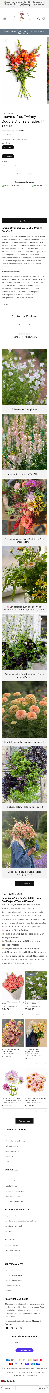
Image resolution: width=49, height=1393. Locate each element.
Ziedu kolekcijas (11, 1186)
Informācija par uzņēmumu (15, 1141)
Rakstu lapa (9, 1291)
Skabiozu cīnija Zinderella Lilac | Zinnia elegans (36, 1099)
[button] (4, 18)
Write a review (24, 325)
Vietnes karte (10, 1270)
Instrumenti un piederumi (14, 1191)
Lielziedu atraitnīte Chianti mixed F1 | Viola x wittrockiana (12, 1099)
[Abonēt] (36, 1342)
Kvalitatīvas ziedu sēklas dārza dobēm (23, 742)
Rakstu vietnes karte (12, 1285)
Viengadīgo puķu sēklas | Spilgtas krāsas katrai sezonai (24, 540)
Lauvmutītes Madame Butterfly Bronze (13, 1003)
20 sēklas (8, 147)
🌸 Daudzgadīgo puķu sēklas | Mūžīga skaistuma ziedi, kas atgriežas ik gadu (23, 608)
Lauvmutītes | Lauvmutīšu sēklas (23, 474)
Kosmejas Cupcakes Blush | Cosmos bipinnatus (34, 1003)
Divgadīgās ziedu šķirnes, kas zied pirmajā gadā (24, 873)
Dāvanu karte (9, 1156)
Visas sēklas (9, 1176)
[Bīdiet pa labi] (29, 108)
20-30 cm (8, 156)
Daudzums (5, 161)
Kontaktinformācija (18, 1375)
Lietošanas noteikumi (13, 1251)
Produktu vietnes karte (13, 1275)
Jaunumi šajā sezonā (12, 1181)
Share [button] (6, 304)
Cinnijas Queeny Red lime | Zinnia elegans (11, 1050)
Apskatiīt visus (24, 883)
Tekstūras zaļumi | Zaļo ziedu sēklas (23, 807)
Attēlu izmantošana (12, 1151)
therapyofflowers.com (14, 1368)
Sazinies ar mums (11, 1146)
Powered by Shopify (27, 1368)
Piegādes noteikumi (12, 1216)
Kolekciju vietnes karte (13, 1280)
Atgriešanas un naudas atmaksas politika (20, 1221)
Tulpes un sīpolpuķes (13, 1196)
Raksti (7, 1161)
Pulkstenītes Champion (23, 409)
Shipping (13, 139)
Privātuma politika (12, 1245)
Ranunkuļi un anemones (14, 1201)
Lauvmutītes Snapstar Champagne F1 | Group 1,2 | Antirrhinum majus (34, 1051)
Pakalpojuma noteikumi (25, 1372)
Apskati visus (24, 1121)
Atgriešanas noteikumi (13, 1226)
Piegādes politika (40, 1372)
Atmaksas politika (41, 1368)
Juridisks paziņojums (32, 1375)
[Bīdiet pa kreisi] (19, 108)
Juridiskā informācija (13, 1256)
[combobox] (24, 1381)
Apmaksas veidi (11, 1231)
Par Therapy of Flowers (13, 1136)
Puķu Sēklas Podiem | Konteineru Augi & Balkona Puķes (24, 675)
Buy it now (24, 221)
